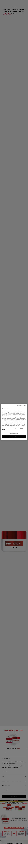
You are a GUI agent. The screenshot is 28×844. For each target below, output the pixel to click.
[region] (14, 422)
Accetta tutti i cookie (14, 436)
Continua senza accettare (21, 405)
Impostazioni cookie (14, 433)
